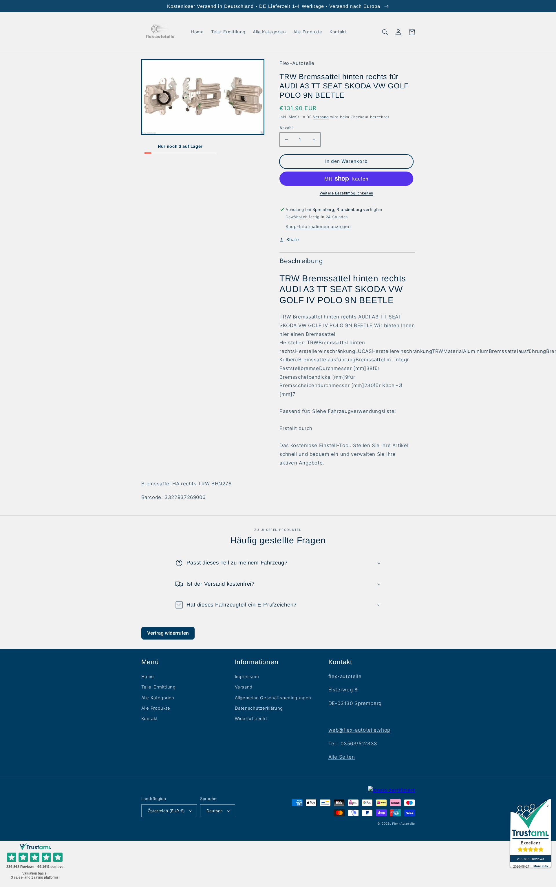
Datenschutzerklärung (259, 708)
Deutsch (214, 810)
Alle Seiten (341, 757)
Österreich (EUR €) (166, 810)
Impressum (247, 676)
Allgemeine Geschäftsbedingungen (273, 697)
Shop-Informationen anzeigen (318, 226)
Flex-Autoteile (403, 824)
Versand (321, 117)
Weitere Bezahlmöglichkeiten (346, 193)
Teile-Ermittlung (158, 687)
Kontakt (149, 718)
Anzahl (286, 127)
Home (147, 676)
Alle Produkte (155, 708)
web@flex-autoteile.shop (359, 730)
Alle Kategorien (157, 697)
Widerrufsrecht (251, 718)
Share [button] (292, 239)
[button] (385, 32)
